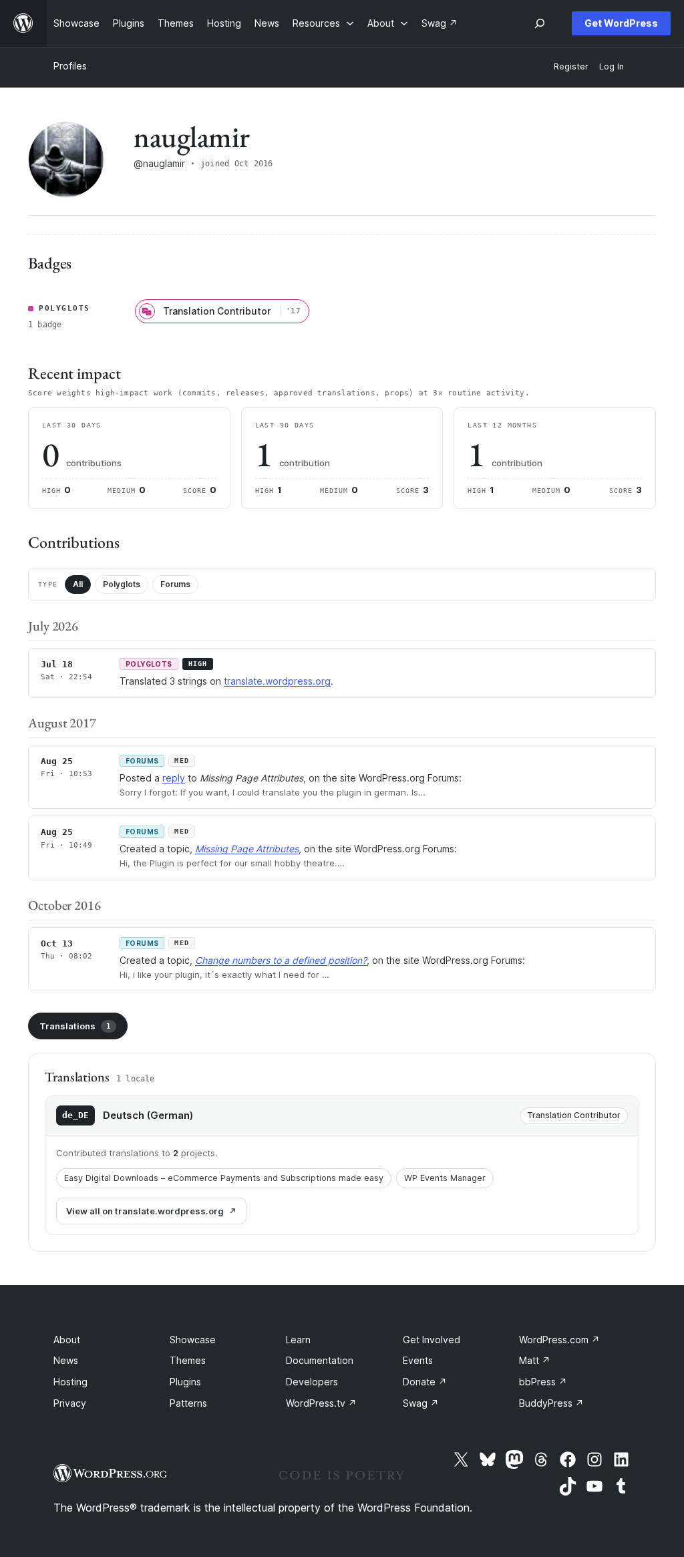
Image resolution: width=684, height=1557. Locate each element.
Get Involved (431, 1339)
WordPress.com (559, 1339)
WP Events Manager (445, 1178)
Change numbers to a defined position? (281, 960)
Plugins (185, 1381)
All (78, 584)
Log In (611, 66)
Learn (298, 1339)
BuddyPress (551, 1403)
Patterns (188, 1403)
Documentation (319, 1360)
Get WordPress (621, 23)
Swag (421, 1403)
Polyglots (121, 584)
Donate (425, 1381)
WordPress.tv (321, 1403)
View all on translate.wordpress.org (145, 1211)
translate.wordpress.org (277, 681)
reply (173, 778)
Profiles (70, 65)
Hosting (70, 1381)
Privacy (69, 1403)
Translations (75, 1026)
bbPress (543, 1381)
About (66, 1339)
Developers (312, 1381)
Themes (188, 1360)
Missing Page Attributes (247, 848)
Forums (175, 584)
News (65, 1360)
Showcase (193, 1339)
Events (418, 1360)
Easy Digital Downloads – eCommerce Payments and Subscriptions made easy (223, 1178)
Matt (534, 1360)
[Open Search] (539, 23)
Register (571, 66)
